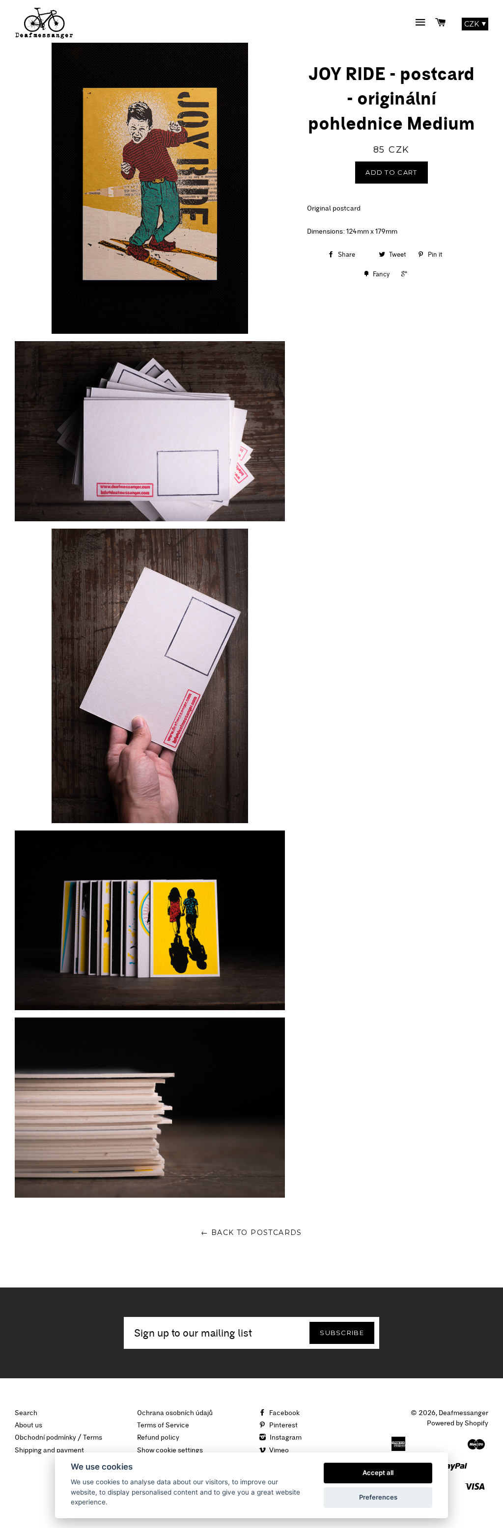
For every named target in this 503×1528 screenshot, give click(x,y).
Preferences (378, 1497)
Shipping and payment (49, 1450)
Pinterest (283, 1425)
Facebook (284, 1412)
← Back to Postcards (251, 1232)
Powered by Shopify (457, 1423)
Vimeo (278, 1450)
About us (28, 1425)
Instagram (285, 1437)
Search (26, 1412)
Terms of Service (163, 1425)
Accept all (378, 1472)
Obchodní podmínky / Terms (58, 1437)
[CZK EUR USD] (475, 24)
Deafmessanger (463, 1412)
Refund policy (158, 1437)
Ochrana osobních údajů (175, 1412)
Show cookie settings (170, 1450)
